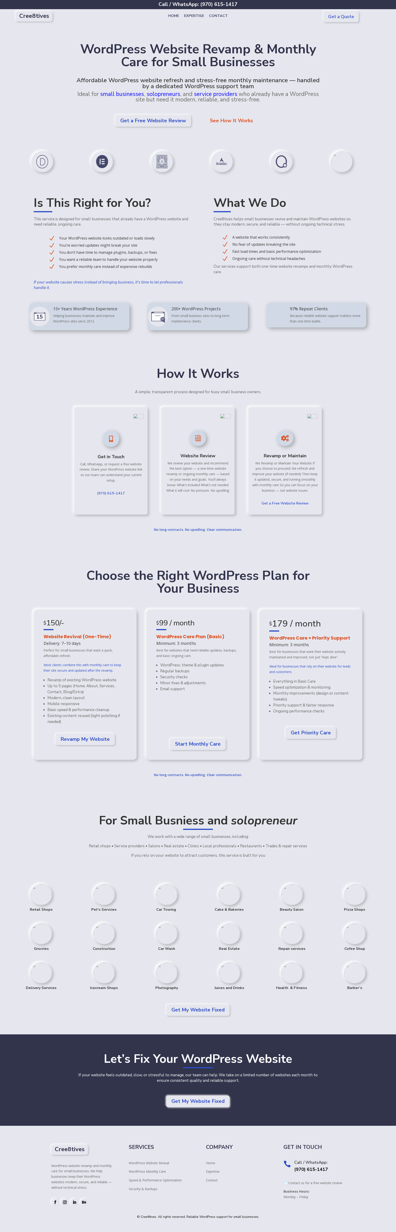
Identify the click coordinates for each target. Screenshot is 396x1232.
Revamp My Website (85, 739)
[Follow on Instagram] (65, 1202)
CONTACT (218, 16)
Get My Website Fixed (198, 1009)
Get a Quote (341, 17)
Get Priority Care (311, 732)
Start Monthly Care (198, 744)
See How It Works (231, 120)
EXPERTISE (194, 16)
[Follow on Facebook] (55, 1202)
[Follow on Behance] (84, 1202)
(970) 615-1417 (111, 493)
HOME (173, 16)
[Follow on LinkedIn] (74, 1202)
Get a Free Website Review (153, 120)
